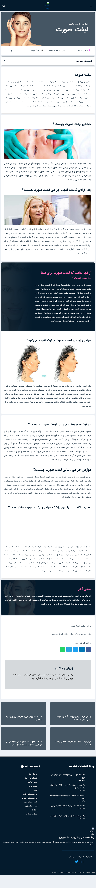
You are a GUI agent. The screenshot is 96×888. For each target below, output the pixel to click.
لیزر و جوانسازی (31, 806)
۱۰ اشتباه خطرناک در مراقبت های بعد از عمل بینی (67, 805)
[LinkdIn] (82, 861)
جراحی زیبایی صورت (29, 798)
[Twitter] (76, 861)
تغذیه (35, 790)
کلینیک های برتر (31, 778)
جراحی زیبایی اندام (30, 794)
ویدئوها (34, 810)
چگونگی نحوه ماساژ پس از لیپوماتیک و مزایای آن (67, 816)
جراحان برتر (32, 774)
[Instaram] (71, 861)
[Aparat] (87, 861)
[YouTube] (92, 861)
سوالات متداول (31, 814)
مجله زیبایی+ (32, 782)
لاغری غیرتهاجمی (30, 802)
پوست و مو (32, 786)
